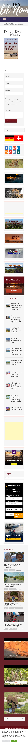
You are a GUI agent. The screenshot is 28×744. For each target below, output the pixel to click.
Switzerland (11, 570)
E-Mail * (7, 83)
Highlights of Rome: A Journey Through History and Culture (16, 306)
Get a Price (17, 515)
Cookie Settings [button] (6, 740)
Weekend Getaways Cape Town (16, 340)
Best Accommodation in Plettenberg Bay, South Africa (16, 319)
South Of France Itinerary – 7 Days (16, 408)
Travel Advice (12, 589)
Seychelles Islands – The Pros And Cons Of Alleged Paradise (16, 398)
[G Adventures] (14, 457)
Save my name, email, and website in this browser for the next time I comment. (13, 102)
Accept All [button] (14, 740)
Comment (8, 110)
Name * (7, 76)
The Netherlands (12, 628)
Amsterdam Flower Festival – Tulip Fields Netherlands (16, 374)
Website (7, 90)
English (5, 570)
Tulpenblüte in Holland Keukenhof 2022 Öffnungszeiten (16, 386)
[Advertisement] (14, 431)
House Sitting (12, 608)
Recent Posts (14, 298)
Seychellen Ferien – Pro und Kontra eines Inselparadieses (16, 351)
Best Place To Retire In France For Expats (16, 330)
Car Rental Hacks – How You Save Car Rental (16, 362)
